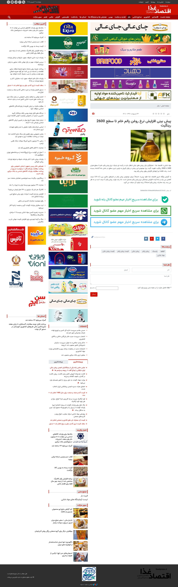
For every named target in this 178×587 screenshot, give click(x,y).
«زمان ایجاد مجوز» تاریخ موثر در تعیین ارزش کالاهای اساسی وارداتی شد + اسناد (26, 121)
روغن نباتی (135, 251)
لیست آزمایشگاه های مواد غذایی (74, 499)
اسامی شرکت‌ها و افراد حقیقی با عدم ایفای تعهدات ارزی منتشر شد (26, 128)
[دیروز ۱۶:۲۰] (80, 449)
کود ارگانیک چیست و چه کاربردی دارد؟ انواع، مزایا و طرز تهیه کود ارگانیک (68, 400)
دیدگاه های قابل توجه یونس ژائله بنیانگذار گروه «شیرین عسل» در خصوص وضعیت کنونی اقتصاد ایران (25, 114)
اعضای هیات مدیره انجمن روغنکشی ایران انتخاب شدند (69, 387)
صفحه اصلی (165, 106)
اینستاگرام (8, 2)
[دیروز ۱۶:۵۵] (80, 438)
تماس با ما (160, 2)
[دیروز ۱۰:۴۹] (80, 471)
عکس (51, 17)
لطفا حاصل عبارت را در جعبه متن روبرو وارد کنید (154, 288)
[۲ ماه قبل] (80, 513)
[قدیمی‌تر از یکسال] (80, 546)
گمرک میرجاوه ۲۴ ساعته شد (62, 446)
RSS (23, 2)
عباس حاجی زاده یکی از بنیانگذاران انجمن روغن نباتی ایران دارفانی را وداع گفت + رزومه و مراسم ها (67, 369)
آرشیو (147, 2)
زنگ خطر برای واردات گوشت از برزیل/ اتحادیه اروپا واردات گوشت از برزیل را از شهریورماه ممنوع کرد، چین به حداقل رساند (67, 408)
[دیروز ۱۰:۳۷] (80, 482)
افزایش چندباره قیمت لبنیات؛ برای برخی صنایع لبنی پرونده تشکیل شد (26, 195)
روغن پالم (145, 251)
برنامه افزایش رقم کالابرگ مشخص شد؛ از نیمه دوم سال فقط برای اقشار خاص (61, 481)
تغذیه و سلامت (120, 17)
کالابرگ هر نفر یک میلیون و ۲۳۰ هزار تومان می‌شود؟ (25, 189)
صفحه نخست (165, 17)
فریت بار (84, 495)
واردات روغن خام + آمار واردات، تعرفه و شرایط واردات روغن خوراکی (25, 160)
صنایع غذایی (137, 17)
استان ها (83, 17)
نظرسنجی (65, 17)
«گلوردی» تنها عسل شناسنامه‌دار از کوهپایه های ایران (60, 543)
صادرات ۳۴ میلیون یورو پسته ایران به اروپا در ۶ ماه (26, 185)
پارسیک (154, 251)
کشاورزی (147, 17)
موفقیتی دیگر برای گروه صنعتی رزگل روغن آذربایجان (53, 531)
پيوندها (153, 2)
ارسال (94, 294)
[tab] (78, 361)
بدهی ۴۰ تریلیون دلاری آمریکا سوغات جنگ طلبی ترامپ (27, 142)
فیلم (45, 17)
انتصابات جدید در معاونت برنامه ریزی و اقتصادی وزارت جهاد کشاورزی (67, 350)
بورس (111, 17)
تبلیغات (141, 2)
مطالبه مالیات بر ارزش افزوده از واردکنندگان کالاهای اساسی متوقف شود (26, 107)
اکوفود (163, 251)
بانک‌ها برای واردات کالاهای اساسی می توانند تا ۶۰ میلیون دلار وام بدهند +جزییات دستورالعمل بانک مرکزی (61, 438)
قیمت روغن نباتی (108, 251)
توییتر (16, 2)
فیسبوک (19, 2)
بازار (129, 17)
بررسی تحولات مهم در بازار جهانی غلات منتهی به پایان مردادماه (25, 63)
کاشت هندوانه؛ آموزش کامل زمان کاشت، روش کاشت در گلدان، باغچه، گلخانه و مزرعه (67, 375)
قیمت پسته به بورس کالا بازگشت (63, 469)
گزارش (57, 17)
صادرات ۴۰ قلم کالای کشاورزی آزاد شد (30, 148)
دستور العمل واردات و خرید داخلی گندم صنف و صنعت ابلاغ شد (25, 91)
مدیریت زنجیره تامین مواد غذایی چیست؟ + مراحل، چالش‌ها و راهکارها (26, 213)
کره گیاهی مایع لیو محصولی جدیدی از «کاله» (62, 510)
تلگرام (12, 2)
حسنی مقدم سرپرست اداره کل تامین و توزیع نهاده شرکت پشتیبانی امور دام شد (68, 331)
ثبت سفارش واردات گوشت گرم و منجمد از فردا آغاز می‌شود (26, 206)
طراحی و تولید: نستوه (86, 585)
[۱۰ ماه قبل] (80, 535)
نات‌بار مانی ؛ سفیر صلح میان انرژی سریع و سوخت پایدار (61, 521)
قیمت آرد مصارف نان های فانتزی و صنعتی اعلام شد (67, 420)
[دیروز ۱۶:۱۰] (80, 460)
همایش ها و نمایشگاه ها (97, 17)
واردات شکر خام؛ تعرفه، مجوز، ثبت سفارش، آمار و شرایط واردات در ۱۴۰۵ (26, 79)
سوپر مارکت (37, 17)
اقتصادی (155, 17)
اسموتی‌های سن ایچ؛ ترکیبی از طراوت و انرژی (61, 554)
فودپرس (156, 9)
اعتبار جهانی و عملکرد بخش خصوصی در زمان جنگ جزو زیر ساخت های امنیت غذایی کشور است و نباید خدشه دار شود (25, 99)
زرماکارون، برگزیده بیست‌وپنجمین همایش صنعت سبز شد (25, 179)
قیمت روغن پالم (123, 251)
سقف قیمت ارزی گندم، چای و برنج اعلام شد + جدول (67, 424)
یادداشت (74, 17)
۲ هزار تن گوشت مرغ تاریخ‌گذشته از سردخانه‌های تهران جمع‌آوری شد (25, 153)
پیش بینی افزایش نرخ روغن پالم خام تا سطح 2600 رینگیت (134, 123)
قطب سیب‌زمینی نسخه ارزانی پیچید (61, 458)
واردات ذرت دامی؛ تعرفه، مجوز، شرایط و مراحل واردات (25, 57)
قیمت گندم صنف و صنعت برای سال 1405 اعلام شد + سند (67, 394)
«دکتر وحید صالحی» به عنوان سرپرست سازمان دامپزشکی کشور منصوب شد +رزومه (69, 344)
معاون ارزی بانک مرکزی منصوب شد (73, 355)
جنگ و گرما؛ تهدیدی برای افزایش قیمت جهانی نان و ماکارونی (26, 220)
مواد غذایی (161, 255)
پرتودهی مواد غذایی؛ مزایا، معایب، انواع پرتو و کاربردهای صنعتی (70, 415)
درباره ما (168, 2)
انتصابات (83, 326)
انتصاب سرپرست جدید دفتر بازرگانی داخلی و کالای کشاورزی (68, 337)
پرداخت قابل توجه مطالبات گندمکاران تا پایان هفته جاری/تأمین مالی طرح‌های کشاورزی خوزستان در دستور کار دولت (27, 327)
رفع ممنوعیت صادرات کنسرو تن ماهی (30, 201)
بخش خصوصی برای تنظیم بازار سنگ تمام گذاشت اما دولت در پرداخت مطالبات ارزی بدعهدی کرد (25, 135)
